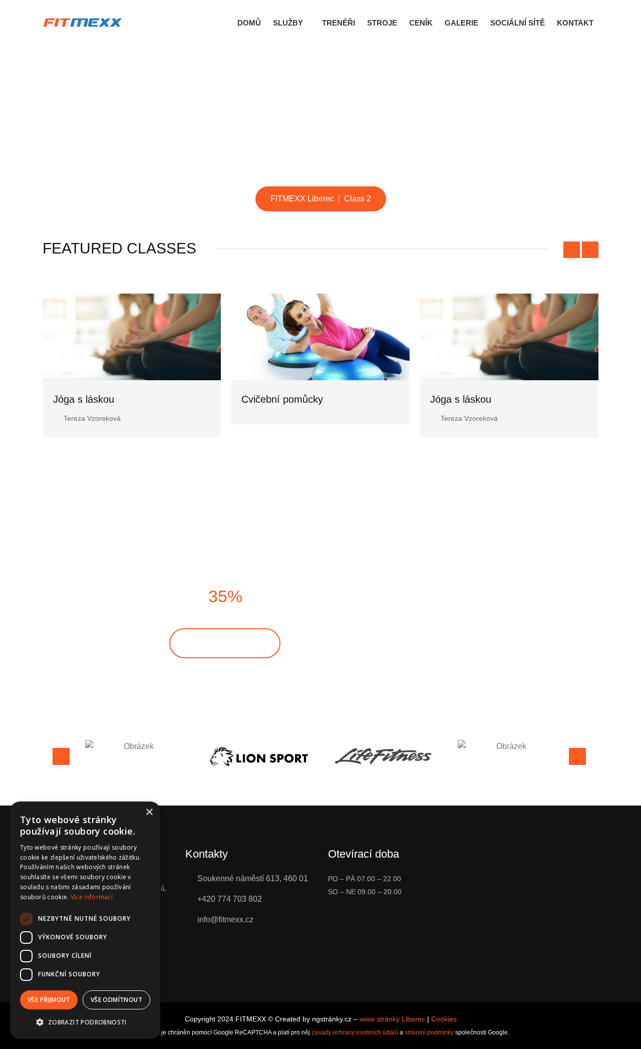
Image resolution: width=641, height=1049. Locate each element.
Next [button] (577, 756)
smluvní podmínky (429, 1032)
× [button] (149, 812)
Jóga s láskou (271, 399)
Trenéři (338, 23)
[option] (135, 746)
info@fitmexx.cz (225, 919)
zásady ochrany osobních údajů (354, 1032)
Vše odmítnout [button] (116, 999)
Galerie (461, 23)
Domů (249, 23)
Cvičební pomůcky (93, 399)
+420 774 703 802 (229, 899)
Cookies (444, 1019)
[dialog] (85, 920)
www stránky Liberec (392, 1019)
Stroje (382, 23)
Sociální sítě (517, 23)
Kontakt (575, 23)
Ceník (421, 23)
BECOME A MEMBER (225, 643)
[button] (85, 1022)
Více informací (92, 897)
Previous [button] (61, 756)
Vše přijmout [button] (49, 999)
